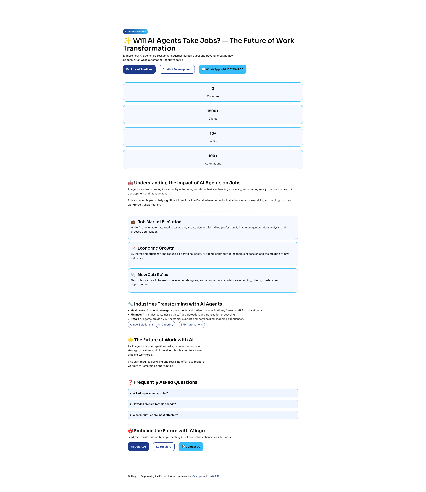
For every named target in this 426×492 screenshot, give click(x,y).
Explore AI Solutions (139, 69)
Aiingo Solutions (140, 324)
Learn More (163, 446)
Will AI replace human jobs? (150, 393)
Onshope (197, 476)
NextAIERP (213, 476)
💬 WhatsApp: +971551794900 (222, 69)
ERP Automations (192, 324)
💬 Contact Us (191, 446)
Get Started (138, 446)
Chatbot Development (177, 69)
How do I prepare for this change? (154, 404)
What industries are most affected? (155, 415)
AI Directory (165, 324)
